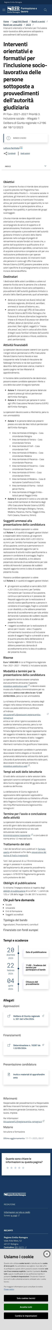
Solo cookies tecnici (26, 1298)
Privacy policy (9, 1289)
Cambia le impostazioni (26, 1315)
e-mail (14, 1215)
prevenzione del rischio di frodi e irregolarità (24, 853)
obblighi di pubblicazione (14, 891)
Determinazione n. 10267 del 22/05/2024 (26, 1047)
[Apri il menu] (4, 10)
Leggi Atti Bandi (20, 21)
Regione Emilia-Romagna (13, 2)
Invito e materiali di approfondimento (29, 1076)
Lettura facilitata (11, 148)
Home (6, 21)
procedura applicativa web (15, 686)
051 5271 (19, 1247)
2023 (28, 24)
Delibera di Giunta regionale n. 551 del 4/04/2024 (26, 1018)
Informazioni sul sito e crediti (17, 1212)
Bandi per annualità (12, 24)
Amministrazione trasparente (16, 835)
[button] (45, 9)
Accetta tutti (26, 1307)
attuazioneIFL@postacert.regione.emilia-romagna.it (22, 716)
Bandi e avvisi (38, 21)
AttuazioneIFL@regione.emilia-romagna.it (22, 1121)
